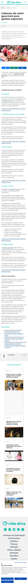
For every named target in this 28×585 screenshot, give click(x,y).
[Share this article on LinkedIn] (22, 68)
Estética (14, 541)
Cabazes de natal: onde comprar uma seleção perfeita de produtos (15, 343)
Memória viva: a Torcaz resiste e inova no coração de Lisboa (13, 423)
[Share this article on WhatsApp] (14, 68)
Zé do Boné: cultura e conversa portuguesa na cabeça (13, 470)
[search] (25, 2)
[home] (14, 2)
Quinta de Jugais (8, 247)
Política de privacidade (21, 562)
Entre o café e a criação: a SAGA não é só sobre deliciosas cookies (14, 376)
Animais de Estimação (14, 535)
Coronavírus (14, 538)
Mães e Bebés (14, 550)
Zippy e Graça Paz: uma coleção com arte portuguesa (14, 493)
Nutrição (14, 553)
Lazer (14, 7)
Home (2, 7)
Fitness (14, 544)
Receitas (14, 556)
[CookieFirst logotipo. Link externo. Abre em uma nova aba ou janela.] (1, 563)
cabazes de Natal (8, 100)
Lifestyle (8, 7)
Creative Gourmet (14, 189)
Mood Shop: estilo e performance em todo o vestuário (14, 446)
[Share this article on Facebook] (6, 68)
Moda (7, 441)
